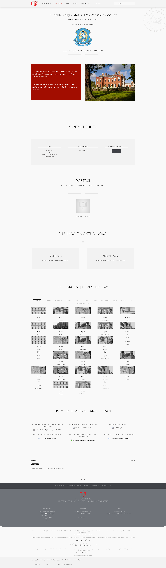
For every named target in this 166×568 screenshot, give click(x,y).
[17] (38, 352)
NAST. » (132, 460)
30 (81, 317)
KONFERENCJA (60, 485)
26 (59, 332)
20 (81, 346)
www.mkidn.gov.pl (82, 540)
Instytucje (71, 485)
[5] (83, 384)
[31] (60, 310)
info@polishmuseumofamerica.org (83, 511)
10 (81, 376)
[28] (127, 310)
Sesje (79, 485)
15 (81, 361)
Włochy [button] (123, 300)
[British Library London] (118, 428)
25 (81, 332)
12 (37, 376)
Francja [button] (69, 300)
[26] (60, 325)
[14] (105, 352)
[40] (38, 310)
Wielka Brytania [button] (83, 303)
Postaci (86, 485)
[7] (39, 381)
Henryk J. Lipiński (83, 216)
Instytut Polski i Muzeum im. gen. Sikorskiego (109, 260)
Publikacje (85, 3)
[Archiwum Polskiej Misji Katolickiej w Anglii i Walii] (47, 430)
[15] (83, 355)
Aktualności (97, 3)
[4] (105, 381)
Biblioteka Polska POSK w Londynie (83, 424)
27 (37, 332)
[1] (127, 384)
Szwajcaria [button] (105, 300)
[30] (83, 310)
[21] (60, 340)
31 (59, 317)
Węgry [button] (115, 300)
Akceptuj (37, 564)
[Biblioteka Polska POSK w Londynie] (83, 428)
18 (125, 341)
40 (37, 317)
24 (103, 332)
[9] (105, 369)
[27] (38, 325)
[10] (83, 369)
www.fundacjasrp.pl (82, 545)
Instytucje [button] (58, 3)
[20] (83, 340)
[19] (105, 340)
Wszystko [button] (37, 300)
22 (37, 346)
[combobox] (124, 3)
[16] (60, 355)
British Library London (118, 424)
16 (59, 361)
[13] (127, 355)
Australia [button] (58, 300)
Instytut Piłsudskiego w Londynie (47, 434)
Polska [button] (95, 300)
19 (103, 346)
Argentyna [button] (48, 300)
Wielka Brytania (60, 468)
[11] (60, 369)
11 (59, 376)
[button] (83, 479)
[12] (38, 369)
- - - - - (116, 151)
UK (54, 468)
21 (59, 346)
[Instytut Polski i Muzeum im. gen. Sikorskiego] (83, 440)
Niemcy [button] (86, 300)
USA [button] (131, 300)
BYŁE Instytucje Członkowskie (85, 24)
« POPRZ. (33, 460)
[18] (127, 337)
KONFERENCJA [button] (46, 3)
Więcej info (82, 517)
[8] (127, 369)
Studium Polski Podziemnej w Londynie (119, 434)
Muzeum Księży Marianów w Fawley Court (54, 260)
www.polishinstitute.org (82, 534)
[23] (127, 325)
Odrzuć (48, 564)
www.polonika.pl (81, 552)
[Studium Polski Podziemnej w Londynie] (118, 438)
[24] (105, 325)
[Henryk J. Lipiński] (83, 206)
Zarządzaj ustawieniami (64, 564)
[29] (105, 310)
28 (125, 317)
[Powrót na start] (35, 3)
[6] (60, 384)
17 (37, 356)
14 (103, 356)
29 (103, 317)
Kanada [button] (77, 300)
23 (125, 332)
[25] (83, 325)
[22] (38, 340)
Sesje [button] (67, 3)
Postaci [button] (75, 3)
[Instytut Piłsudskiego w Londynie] (47, 438)
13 (125, 361)
